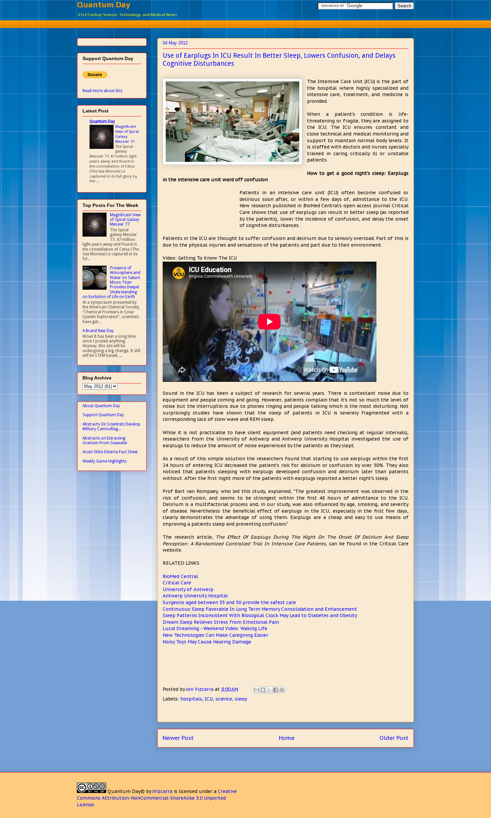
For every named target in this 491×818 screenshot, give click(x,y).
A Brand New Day (98, 330)
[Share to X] (269, 690)
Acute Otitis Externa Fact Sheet (110, 452)
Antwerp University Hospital (195, 596)
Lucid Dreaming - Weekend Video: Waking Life (215, 628)
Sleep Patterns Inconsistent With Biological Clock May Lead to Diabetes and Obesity (260, 615)
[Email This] (256, 690)
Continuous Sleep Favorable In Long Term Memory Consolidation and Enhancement (260, 609)
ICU (209, 699)
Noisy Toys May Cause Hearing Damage (207, 642)
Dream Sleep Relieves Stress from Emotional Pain (221, 622)
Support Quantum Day (103, 415)
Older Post (393, 738)
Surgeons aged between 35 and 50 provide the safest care (229, 602)
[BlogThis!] (263, 690)
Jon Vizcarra (200, 689)
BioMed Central (180, 576)
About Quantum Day (101, 405)
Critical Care (177, 583)
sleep (241, 699)
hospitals (191, 699)
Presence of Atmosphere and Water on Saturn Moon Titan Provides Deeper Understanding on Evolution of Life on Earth (111, 282)
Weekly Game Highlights (105, 461)
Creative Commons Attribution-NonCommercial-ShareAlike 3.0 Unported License (157, 797)
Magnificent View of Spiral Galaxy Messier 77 (127, 134)
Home (287, 738)
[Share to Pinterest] (282, 690)
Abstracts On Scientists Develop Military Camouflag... (111, 426)
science (223, 699)
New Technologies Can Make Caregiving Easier (215, 635)
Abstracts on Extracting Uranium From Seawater (105, 440)
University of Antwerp (188, 589)
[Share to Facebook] (275, 690)
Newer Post (178, 738)
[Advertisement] (245, 23)
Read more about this (102, 90)
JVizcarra (162, 791)
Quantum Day (103, 4)
